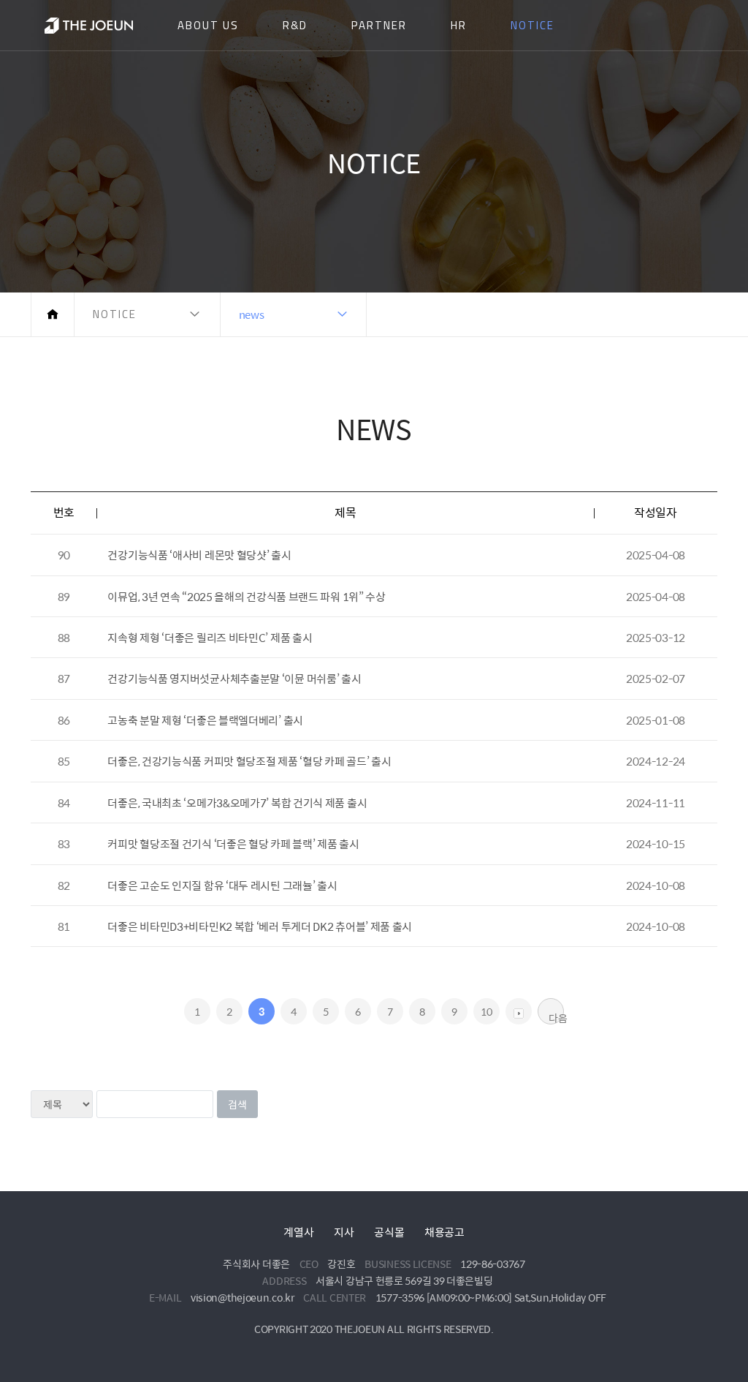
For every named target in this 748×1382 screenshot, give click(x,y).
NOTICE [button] (115, 314)
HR (459, 25)
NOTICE (532, 25)
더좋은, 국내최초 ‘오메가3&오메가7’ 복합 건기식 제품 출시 (237, 802)
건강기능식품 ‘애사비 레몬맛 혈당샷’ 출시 (199, 554)
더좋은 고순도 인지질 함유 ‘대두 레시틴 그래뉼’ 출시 (222, 885)
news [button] (251, 314)
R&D (295, 25)
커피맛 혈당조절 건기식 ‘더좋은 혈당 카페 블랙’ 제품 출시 (233, 843)
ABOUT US (208, 25)
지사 (344, 1231)
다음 (556, 1017)
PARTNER (379, 25)
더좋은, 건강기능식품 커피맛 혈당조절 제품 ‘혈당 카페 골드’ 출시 (249, 760)
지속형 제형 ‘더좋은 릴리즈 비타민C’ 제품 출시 (209, 637)
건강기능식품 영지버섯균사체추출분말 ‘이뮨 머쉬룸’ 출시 (234, 678)
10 (486, 1011)
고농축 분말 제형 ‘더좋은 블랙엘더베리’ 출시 (205, 719)
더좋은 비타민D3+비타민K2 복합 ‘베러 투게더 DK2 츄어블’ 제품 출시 (259, 926)
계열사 (298, 1231)
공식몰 (389, 1231)
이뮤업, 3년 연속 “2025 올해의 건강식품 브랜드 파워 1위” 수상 (246, 596)
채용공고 (444, 1231)
